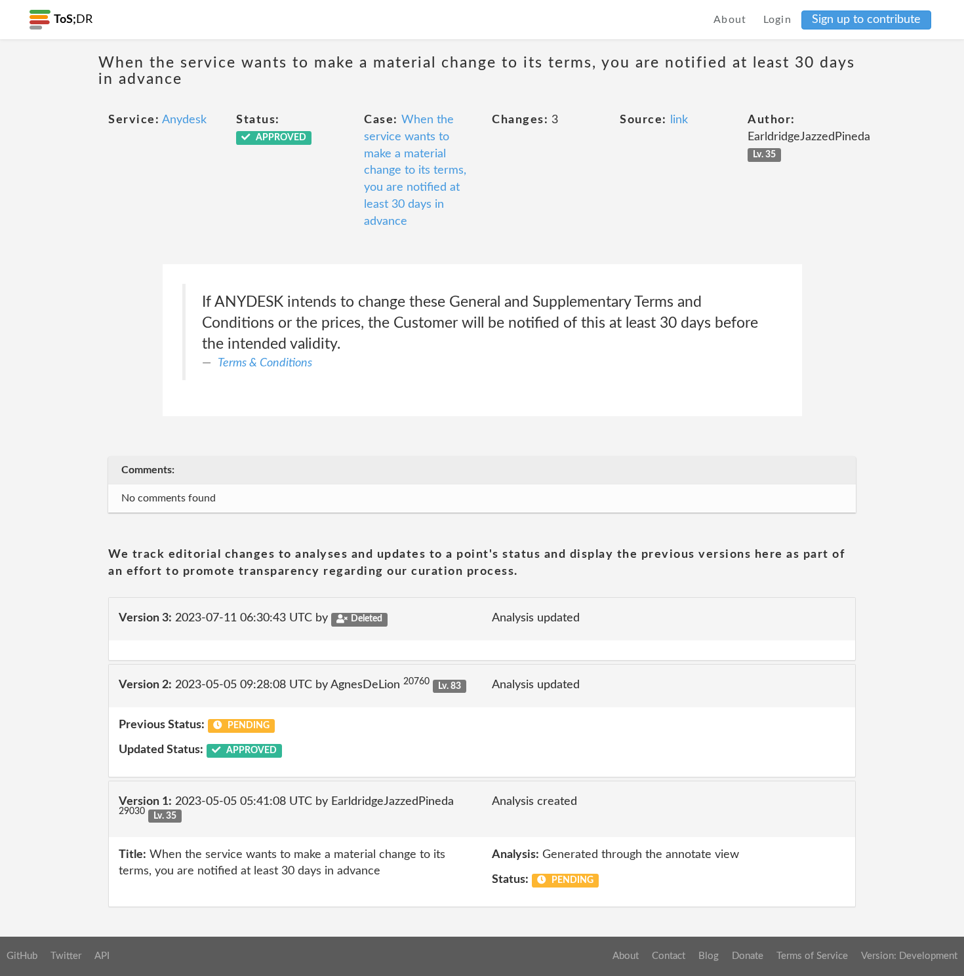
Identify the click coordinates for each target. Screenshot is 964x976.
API (102, 956)
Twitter (65, 956)
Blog (708, 956)
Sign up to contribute (866, 20)
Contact (668, 956)
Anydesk (184, 120)
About (730, 19)
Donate (747, 956)
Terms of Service (812, 956)
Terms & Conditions (265, 363)
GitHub (22, 956)
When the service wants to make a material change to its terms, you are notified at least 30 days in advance (415, 170)
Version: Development (909, 956)
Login (777, 19)
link (679, 120)
